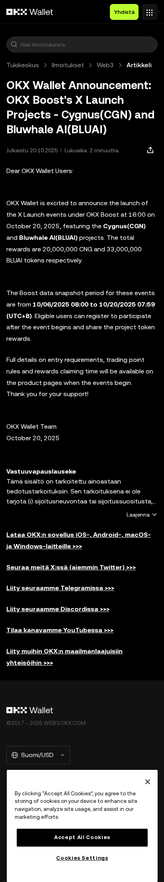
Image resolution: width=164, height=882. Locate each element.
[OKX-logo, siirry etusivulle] (29, 12)
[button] (14, 45)
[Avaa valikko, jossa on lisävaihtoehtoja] (150, 10)
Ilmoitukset (68, 65)
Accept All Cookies (82, 837)
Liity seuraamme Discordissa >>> (57, 609)
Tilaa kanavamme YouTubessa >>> (59, 630)
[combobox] (87, 44)
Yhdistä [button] (124, 12)
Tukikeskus (22, 65)
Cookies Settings (82, 858)
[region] (82, 826)
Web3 (105, 65)
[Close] (147, 782)
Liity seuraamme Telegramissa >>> (60, 588)
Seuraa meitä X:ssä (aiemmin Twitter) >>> (71, 567)
